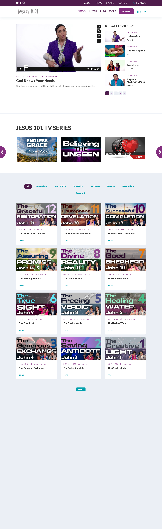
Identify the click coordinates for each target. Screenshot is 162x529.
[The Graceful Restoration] (36, 215)
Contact (123, 3)
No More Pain (133, 36)
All (28, 186)
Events (110, 3)
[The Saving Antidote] (81, 349)
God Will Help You (136, 50)
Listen (93, 11)
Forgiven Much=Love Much (136, 80)
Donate (126, 11)
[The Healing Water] (125, 304)
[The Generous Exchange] (36, 349)
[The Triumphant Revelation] (81, 215)
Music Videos (128, 186)
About (87, 3)
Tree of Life (133, 65)
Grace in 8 (80, 193)
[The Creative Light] (125, 349)
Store (112, 11)
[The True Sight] (36, 304)
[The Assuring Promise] (36, 260)
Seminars (111, 186)
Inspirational (42, 186)
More (80, 389)
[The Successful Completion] (125, 215)
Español (141, 3)
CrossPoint (132, 32)
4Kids (103, 11)
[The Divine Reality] (81, 260)
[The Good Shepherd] (125, 260)
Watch (82, 11)
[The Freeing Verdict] (81, 304)
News (99, 3)
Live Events (95, 186)
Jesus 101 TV (60, 186)
